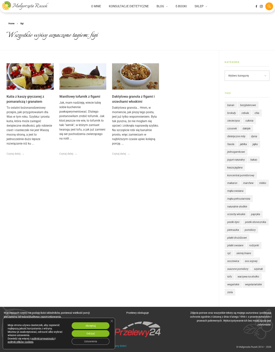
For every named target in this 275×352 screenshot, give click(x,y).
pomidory (250, 229)
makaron (232, 183)
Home (11, 23)
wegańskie (233, 284)
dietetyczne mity (236, 136)
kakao (253, 159)
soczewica (233, 261)
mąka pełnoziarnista (238, 198)
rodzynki (254, 245)
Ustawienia (90, 341)
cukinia (249, 120)
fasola (230, 144)
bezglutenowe (248, 105)
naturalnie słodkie (237, 206)
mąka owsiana (235, 190)
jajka (255, 144)
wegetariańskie (253, 284)
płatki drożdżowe (237, 237)
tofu (229, 276)
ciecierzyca (233, 120)
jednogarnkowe (236, 151)
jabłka (243, 144)
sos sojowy (251, 261)
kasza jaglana (234, 167)
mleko (262, 183)
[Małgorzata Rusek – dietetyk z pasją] (25, 5)
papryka (255, 214)
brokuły (231, 112)
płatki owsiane (235, 245)
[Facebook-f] (256, 6)
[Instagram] (261, 6)
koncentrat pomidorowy (240, 175)
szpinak (258, 268)
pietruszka (233, 229)
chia (257, 112)
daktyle (246, 128)
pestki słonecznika (255, 222)
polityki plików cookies (20, 341)
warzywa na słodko (248, 276)
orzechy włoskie (236, 214)
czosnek (232, 128)
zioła (230, 292)
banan (230, 105)
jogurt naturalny (236, 159)
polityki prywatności (43, 338)
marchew (248, 183)
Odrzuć (90, 333)
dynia (254, 136)
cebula (245, 112)
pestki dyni (233, 222)
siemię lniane (243, 253)
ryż (229, 253)
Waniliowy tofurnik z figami (79, 96)
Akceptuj (90, 325)
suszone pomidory (237, 268)
